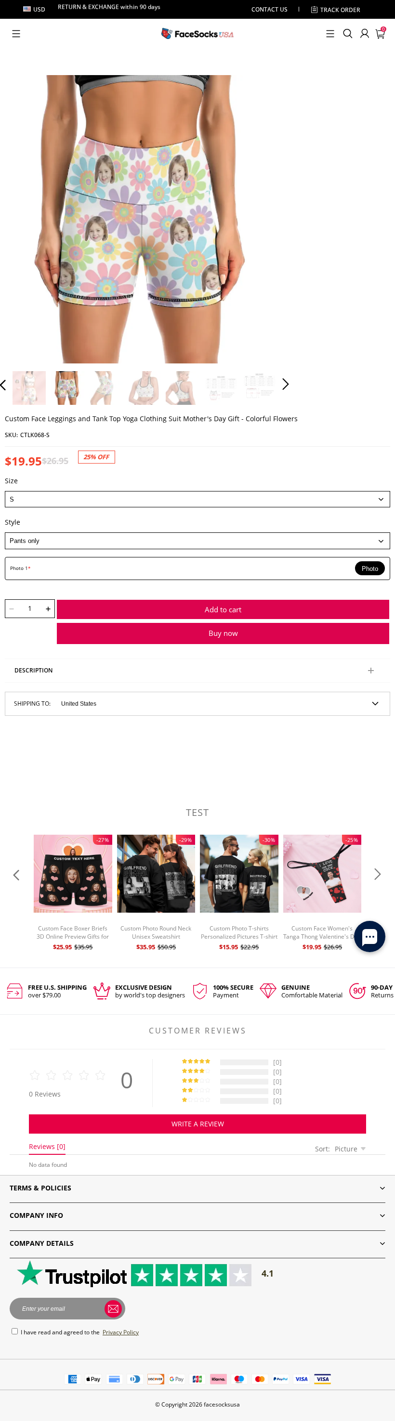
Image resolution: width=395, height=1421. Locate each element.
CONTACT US (269, 9)
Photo (370, 568)
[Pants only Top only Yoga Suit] (197, 540)
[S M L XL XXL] (197, 499)
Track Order (340, 10)
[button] (16, 33)
